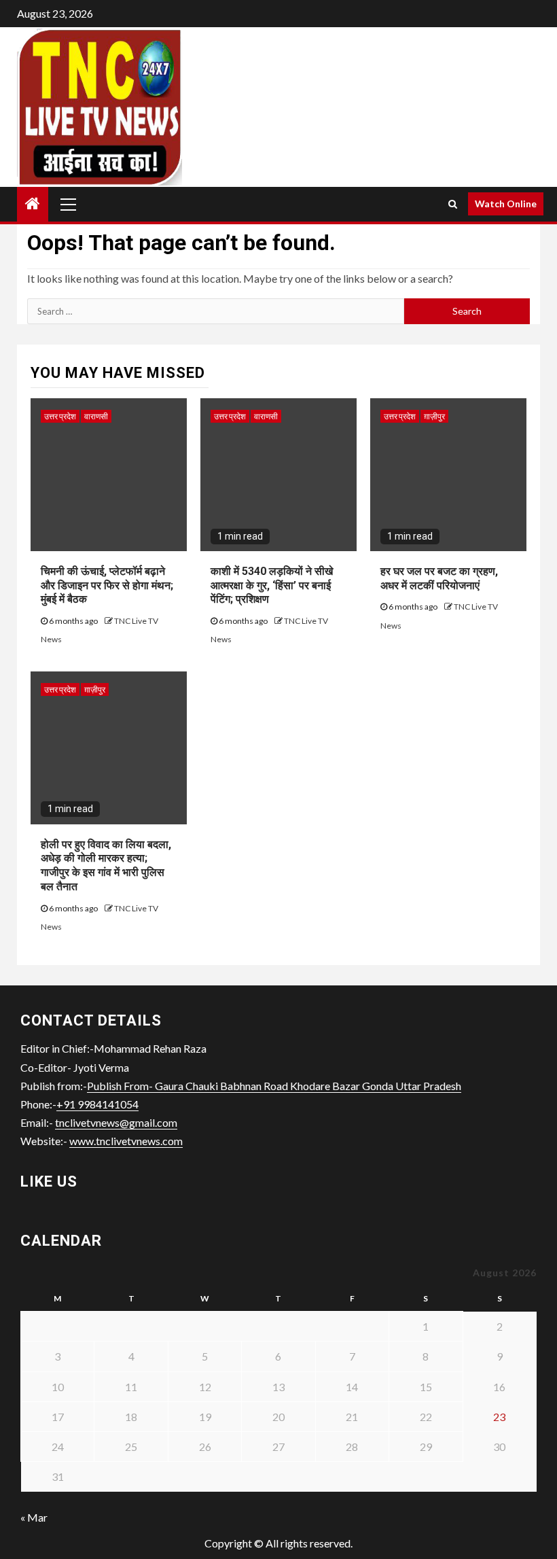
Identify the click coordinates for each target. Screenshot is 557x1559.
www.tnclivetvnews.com (126, 1140)
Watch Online (506, 203)
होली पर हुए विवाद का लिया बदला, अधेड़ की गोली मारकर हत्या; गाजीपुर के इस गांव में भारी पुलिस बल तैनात (106, 865)
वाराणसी (96, 416)
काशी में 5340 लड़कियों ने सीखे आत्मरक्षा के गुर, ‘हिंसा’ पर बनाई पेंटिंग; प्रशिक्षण (272, 585)
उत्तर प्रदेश (60, 416)
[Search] (452, 204)
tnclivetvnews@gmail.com (116, 1122)
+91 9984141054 (97, 1104)
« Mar (34, 1517)
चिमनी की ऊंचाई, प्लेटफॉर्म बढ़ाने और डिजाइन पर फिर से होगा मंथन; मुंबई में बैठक (107, 585)
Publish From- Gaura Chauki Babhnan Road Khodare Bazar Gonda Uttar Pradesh (274, 1085)
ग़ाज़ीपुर (434, 416)
